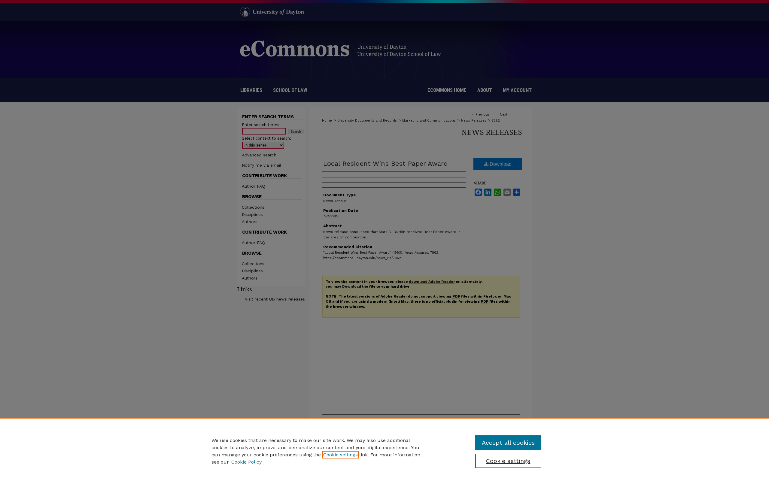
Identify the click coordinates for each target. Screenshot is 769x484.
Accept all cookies (508, 442)
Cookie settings (340, 455)
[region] (384, 451)
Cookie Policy (246, 462)
